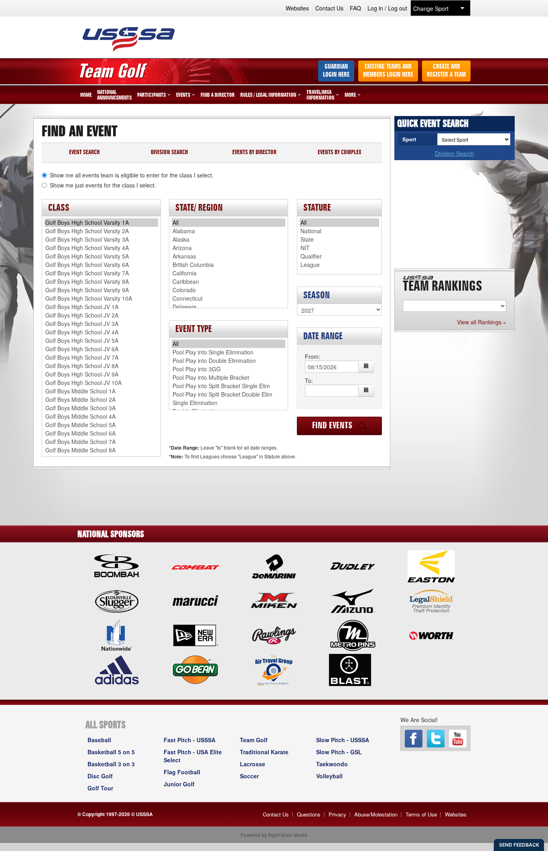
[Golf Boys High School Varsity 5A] (101, 256)
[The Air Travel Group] (274, 669)
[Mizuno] (352, 600)
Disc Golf (100, 776)
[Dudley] (352, 566)
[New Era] (195, 635)
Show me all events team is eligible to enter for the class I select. (131, 175)
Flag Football (182, 772)
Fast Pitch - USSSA (189, 740)
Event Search (84, 153)
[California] (228, 273)
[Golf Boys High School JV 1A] (101, 307)
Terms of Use (421, 814)
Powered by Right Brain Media (274, 834)
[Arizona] (228, 248)
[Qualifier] (339, 256)
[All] (228, 222)
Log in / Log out (387, 8)
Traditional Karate (264, 752)
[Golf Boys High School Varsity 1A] (101, 222)
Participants (151, 95)
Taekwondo (332, 764)
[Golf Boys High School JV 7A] (101, 357)
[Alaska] (228, 239)
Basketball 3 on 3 (111, 764)
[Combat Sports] (195, 566)
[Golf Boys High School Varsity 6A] (101, 265)
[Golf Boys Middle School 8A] (101, 450)
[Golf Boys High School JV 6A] (101, 349)
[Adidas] (116, 669)
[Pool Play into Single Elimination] (228, 352)
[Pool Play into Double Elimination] (228, 360)
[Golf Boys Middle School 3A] (101, 408)
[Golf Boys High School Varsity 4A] (101, 248)
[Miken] (274, 600)
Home (85, 95)
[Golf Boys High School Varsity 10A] (101, 298)
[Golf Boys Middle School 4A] (101, 416)
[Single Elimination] (228, 403)
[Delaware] (228, 307)
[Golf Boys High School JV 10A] (101, 383)
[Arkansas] (228, 256)
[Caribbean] (228, 281)
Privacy (337, 814)
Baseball (99, 740)
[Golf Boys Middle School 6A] (101, 433)
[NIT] (339, 248)
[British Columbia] (228, 265)
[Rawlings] (274, 635)
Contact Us (329, 8)
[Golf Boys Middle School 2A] (101, 399)
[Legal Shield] (431, 600)
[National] (339, 231)
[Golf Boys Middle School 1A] (101, 391)
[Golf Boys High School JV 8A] (101, 366)
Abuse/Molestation (376, 814)
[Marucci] (195, 600)
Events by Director (254, 153)
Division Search (454, 153)
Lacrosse (252, 764)
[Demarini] (274, 566)
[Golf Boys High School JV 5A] (101, 340)
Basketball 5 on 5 (111, 752)
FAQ (355, 8)
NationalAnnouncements (114, 95)
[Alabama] (228, 231)
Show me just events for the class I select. (103, 185)
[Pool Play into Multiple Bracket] (228, 377)
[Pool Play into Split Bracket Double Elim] (228, 394)
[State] (339, 239)
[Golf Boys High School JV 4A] (101, 332)
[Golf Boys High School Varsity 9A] (101, 290)
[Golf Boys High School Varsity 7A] (101, 273)
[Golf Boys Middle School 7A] (101, 442)
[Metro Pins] (352, 635)
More (350, 95)
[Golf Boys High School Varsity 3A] (101, 239)
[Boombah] (116, 566)
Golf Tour (100, 788)
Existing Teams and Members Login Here (388, 71)
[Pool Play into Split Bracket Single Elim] (228, 386)
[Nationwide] (116, 635)
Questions (309, 814)
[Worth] (431, 635)
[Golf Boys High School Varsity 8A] (101, 281)
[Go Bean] (195, 669)
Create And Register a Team (446, 71)
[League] (339, 265)
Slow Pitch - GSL (339, 752)
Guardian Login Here (336, 71)
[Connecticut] (228, 298)
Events (183, 95)
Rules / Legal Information (268, 95)
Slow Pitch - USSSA (342, 740)
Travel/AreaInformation (320, 95)
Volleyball (329, 776)
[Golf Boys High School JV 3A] (101, 324)
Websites (297, 8)
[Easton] (431, 566)
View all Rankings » (481, 322)
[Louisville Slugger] (116, 600)
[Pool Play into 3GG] (228, 369)
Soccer (249, 776)
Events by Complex (339, 153)
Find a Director (218, 95)
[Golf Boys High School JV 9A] (101, 374)
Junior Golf (179, 784)
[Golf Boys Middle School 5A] (101, 425)
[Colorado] (228, 290)
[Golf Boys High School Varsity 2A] (101, 231)
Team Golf (254, 740)
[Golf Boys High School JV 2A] (101, 315)
